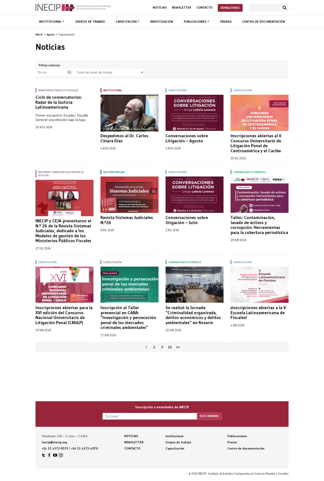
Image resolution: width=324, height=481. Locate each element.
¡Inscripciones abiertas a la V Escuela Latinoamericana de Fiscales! (258, 312)
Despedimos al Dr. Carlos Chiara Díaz (124, 138)
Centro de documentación (263, 22)
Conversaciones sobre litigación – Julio (187, 220)
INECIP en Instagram (61, 456)
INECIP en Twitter (44, 456)
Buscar (284, 8)
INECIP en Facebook (49, 456)
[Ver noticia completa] (129, 113)
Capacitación (127, 22)
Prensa (225, 22)
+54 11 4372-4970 (84, 448)
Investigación (161, 22)
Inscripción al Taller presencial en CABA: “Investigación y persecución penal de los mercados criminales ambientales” (128, 317)
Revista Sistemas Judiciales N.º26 (127, 220)
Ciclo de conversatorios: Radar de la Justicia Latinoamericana (58, 102)
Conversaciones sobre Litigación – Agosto (187, 138)
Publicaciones (195, 22)
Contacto (204, 7)
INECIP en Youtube (55, 456)
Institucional (50, 22)
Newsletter (181, 7)
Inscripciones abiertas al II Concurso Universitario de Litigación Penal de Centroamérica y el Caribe (256, 143)
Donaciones (230, 8)
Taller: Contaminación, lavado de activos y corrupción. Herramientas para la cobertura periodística (259, 225)
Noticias (160, 7)
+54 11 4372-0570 (55, 448)
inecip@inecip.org (54, 442)
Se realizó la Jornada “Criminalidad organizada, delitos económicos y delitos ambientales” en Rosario (193, 315)
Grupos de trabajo (90, 22)
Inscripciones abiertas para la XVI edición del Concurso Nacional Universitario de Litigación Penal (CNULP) (64, 315)
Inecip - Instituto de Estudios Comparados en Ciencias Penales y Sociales (72, 7)
